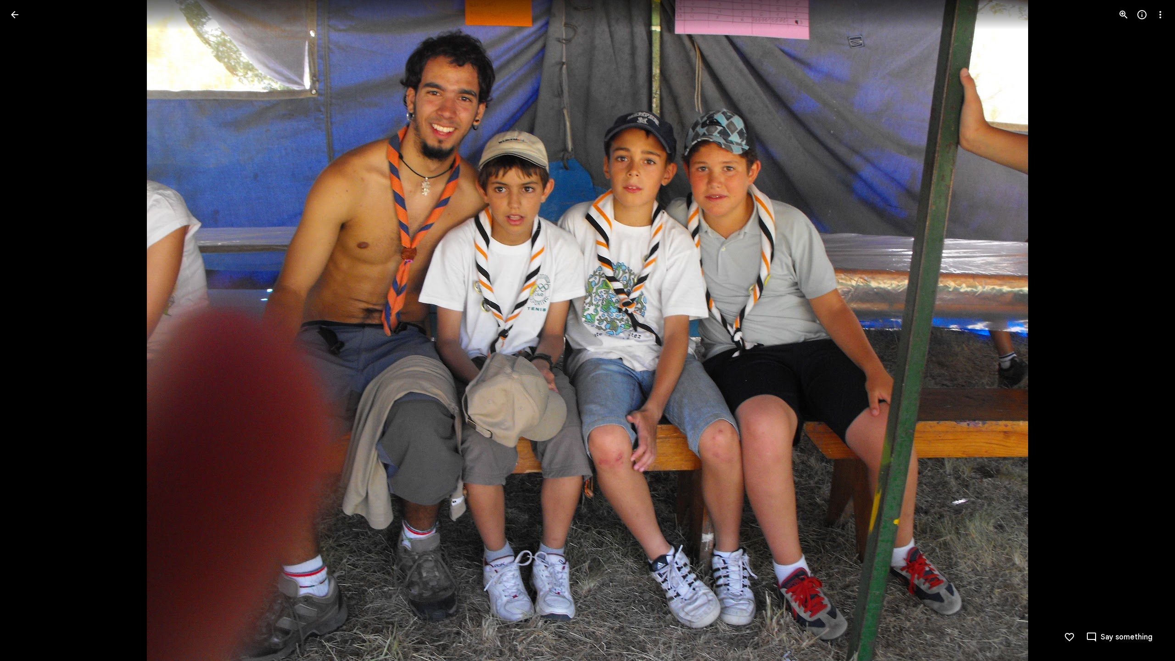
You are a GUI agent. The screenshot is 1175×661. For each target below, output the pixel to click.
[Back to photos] (15, 15)
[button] (26, 330)
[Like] (1069, 637)
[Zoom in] (1123, 15)
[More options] (1160, 15)
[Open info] (1142, 15)
